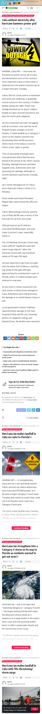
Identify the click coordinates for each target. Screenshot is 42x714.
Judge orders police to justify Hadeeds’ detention (20, 361)
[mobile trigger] (4, 8)
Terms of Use (21, 710)
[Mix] (29, 338)
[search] (27, 7)
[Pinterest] (21, 338)
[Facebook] (5, 338)
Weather (30, 15)
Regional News (20, 15)
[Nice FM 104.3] (14, 8)
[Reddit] (13, 338)
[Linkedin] (17, 338)
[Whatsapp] (33, 338)
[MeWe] (25, 338)
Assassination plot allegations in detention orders (20, 352)
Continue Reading (21, 528)
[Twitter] (9, 338)
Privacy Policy (8, 710)
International (8, 15)
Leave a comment (33, 417)
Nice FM (9, 33)
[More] (37, 338)
